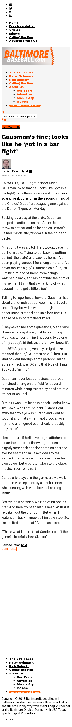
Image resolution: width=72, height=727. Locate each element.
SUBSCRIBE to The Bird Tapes (25, 106)
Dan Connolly (15, 171)
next (24, 545)
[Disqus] (36, 598)
